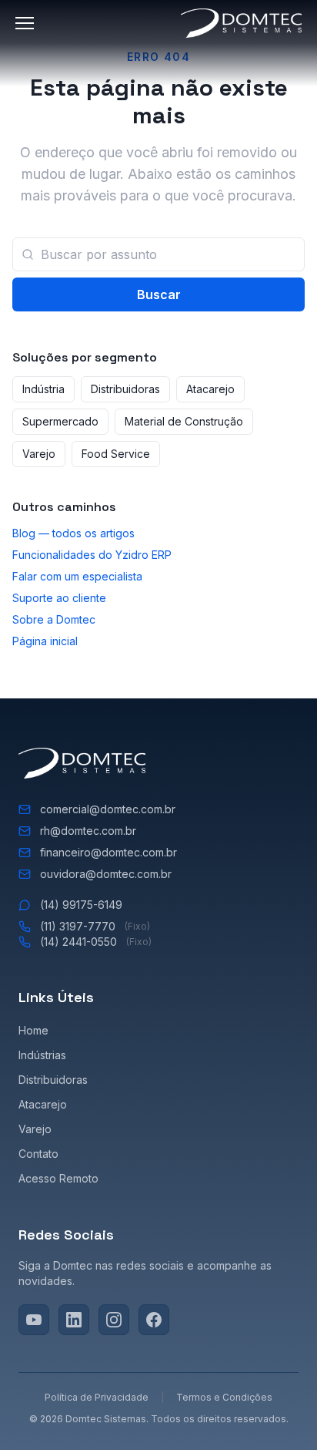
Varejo (38, 453)
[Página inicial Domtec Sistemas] (241, 23)
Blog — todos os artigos (73, 533)
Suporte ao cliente (59, 597)
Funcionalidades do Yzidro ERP (92, 554)
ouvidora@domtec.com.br (106, 873)
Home (33, 1030)
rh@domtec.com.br (88, 830)
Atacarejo (210, 388)
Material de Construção (184, 421)
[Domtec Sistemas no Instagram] (113, 1319)
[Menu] (27, 23)
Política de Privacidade (96, 1397)
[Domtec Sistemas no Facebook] (153, 1319)
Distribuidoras (125, 388)
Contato (38, 1153)
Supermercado (60, 421)
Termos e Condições (224, 1397)
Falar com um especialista (77, 576)
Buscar (159, 294)
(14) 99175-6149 (81, 904)
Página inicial (45, 641)
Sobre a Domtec (53, 619)
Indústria (43, 388)
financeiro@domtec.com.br (108, 852)
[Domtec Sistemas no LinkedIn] (73, 1319)
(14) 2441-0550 (96, 941)
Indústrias (42, 1054)
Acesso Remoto (58, 1178)
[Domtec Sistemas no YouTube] (33, 1319)
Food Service (116, 453)
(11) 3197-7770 (95, 926)
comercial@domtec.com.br (107, 809)
